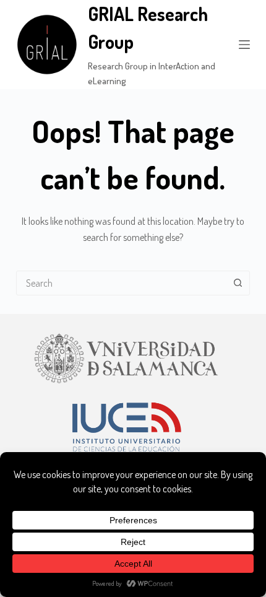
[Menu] (244, 44)
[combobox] (121, 283)
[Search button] (237, 283)
